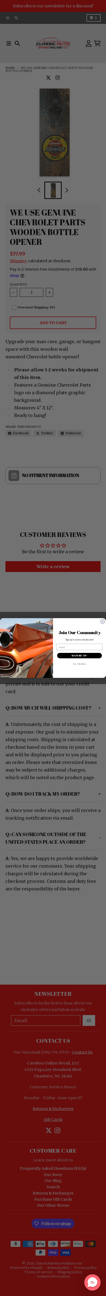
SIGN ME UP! (79, 655)
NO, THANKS (79, 664)
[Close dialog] (103, 621)
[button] (92, 1282)
